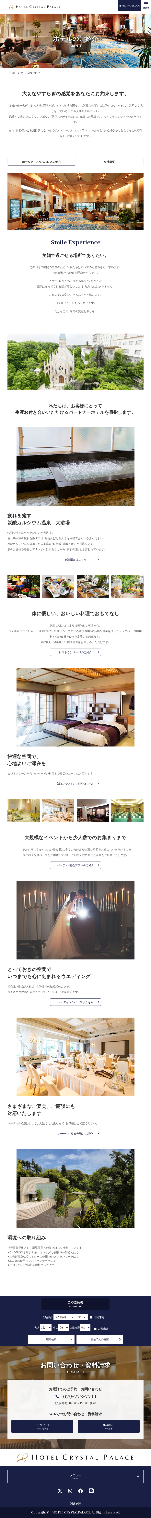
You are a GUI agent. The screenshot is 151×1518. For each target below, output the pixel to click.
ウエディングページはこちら (75, 1002)
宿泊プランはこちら (131, 5)
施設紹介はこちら (75, 559)
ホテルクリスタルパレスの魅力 (41, 162)
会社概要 (109, 162)
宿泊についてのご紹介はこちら (75, 783)
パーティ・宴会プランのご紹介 (77, 865)
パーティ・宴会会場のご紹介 (75, 1133)
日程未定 (99, 1317)
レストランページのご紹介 (75, 652)
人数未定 (103, 1328)
